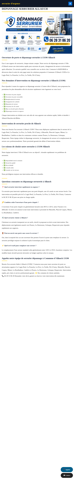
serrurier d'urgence (11, 3)
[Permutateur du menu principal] (70, 4)
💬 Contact (66, 475)
